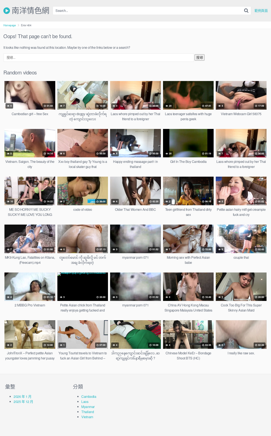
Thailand (87, 411)
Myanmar (88, 406)
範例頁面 (261, 10)
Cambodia (88, 396)
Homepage (9, 25)
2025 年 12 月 (23, 401)
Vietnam (87, 416)
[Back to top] (259, 422)
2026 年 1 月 (22, 396)
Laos (84, 401)
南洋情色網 (29, 10)
